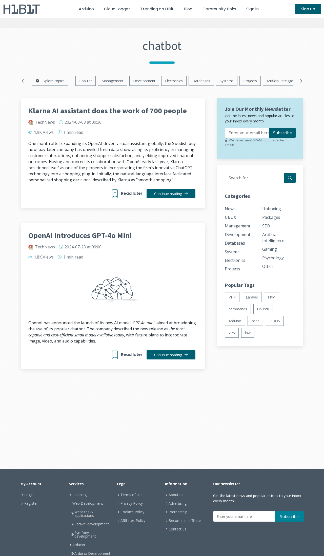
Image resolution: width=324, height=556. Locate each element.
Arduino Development (92, 553)
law (248, 332)
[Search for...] (290, 178)
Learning (79, 495)
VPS (232, 332)
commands (238, 309)
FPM (271, 297)
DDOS (275, 320)
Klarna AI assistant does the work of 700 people (107, 110)
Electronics (174, 80)
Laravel (252, 297)
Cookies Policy (132, 512)
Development (144, 80)
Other (267, 266)
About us (176, 495)
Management (113, 80)
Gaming (269, 249)
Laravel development (91, 524)
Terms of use (131, 495)
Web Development (87, 503)
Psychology (273, 258)
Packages (271, 217)
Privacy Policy (131, 503)
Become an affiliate (185, 520)
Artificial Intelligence (283, 80)
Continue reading (168, 193)
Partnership (178, 512)
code (255, 320)
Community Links (219, 9)
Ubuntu (263, 309)
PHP (232, 297)
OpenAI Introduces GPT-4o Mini (80, 235)
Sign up (308, 9)
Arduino (86, 9)
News (230, 208)
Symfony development (85, 534)
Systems (227, 80)
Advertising (178, 503)
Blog (188, 9)
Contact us (177, 529)
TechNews (45, 122)
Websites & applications (84, 513)
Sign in (252, 9)
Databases (201, 80)
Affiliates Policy (132, 520)
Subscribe (282, 133)
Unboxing (271, 208)
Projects (250, 80)
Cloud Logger (117, 9)
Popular (85, 80)
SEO (266, 226)
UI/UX (230, 217)
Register (31, 503)
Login (28, 495)
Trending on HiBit (157, 9)
